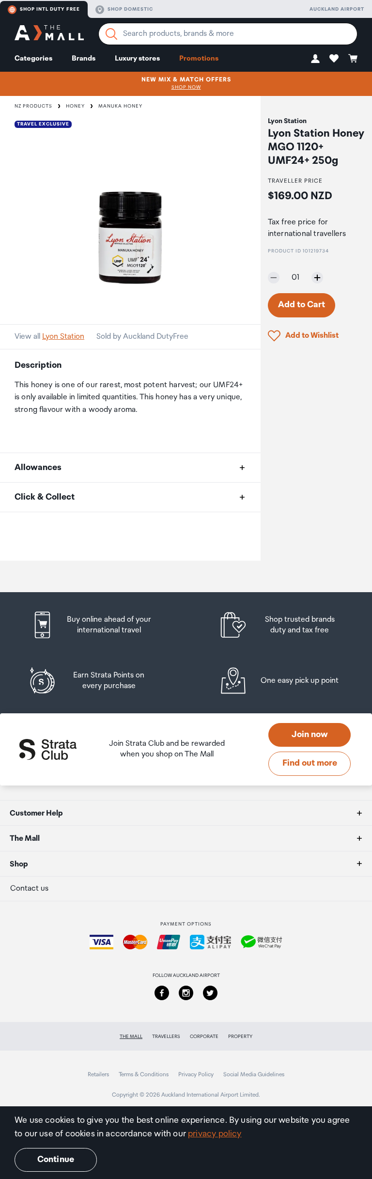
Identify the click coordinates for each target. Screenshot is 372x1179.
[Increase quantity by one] (317, 277)
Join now (310, 734)
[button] (315, 58)
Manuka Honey (120, 106)
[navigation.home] (49, 34)
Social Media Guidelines (253, 1074)
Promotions (198, 58)
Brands (83, 58)
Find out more (309, 763)
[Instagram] (186, 993)
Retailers (98, 1074)
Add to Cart (301, 305)
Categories (33, 58)
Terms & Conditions (144, 1074)
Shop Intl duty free (50, 9)
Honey (75, 106)
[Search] (111, 34)
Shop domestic (130, 9)
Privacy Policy (196, 1074)
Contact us (29, 888)
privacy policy (215, 1134)
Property (240, 1036)
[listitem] (100, 625)
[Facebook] (162, 993)
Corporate (204, 1036)
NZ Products (33, 106)
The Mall (131, 1036)
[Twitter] (210, 993)
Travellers (166, 1036)
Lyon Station (63, 336)
